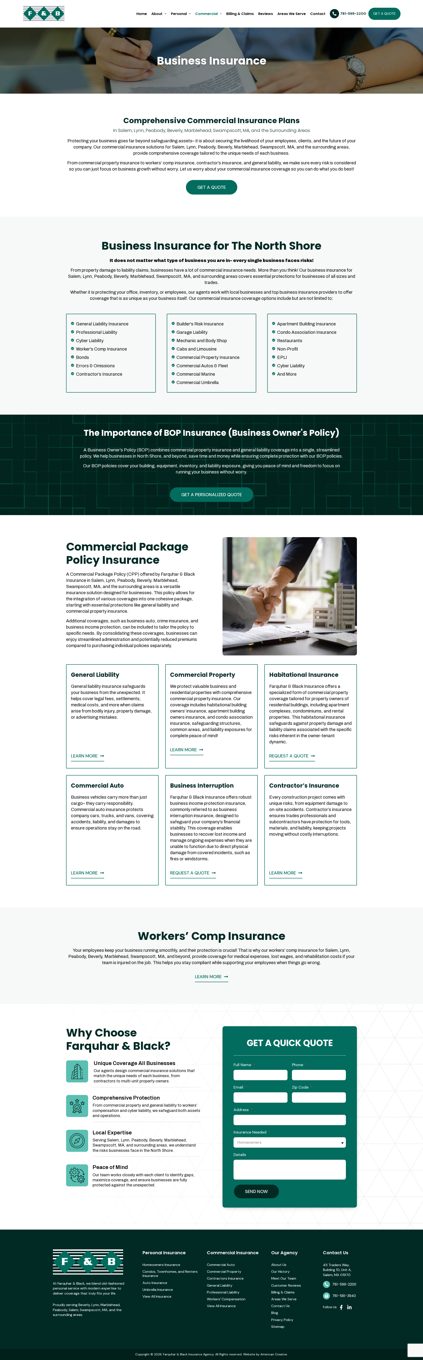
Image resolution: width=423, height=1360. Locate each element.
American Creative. (274, 1354)
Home (141, 13)
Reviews (265, 13)
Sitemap (277, 1327)
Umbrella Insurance (158, 1290)
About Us (278, 1265)
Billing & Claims (240, 13)
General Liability (219, 1285)
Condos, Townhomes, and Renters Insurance (170, 1273)
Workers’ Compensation (226, 1299)
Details (240, 1154)
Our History (280, 1271)
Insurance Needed (250, 1132)
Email (239, 1087)
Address (242, 1109)
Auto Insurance (155, 1283)
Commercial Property (224, 1271)
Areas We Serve (291, 13)
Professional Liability (223, 1292)
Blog (274, 1313)
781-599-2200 (344, 1284)
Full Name (243, 1064)
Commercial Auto (221, 1265)
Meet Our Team (283, 1278)
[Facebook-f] (341, 1307)
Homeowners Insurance (161, 1265)
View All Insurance (157, 1296)
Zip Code (301, 1087)
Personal (179, 13)
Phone (298, 1064)
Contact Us (280, 1306)
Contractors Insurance (225, 1278)
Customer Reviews (286, 1285)
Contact (317, 13)
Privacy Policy (282, 1320)
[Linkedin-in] (349, 1307)
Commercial (206, 13)
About (156, 13)
